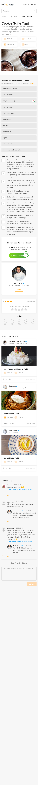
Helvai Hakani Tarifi (11, 414)
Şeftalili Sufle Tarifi (11, 458)
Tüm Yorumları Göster (19, 563)
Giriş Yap (33, 4)
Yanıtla (7, 495)
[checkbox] (3, 160)
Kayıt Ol (26, 4)
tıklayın (31, 83)
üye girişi (22, 568)
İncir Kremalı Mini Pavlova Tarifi (16, 369)
